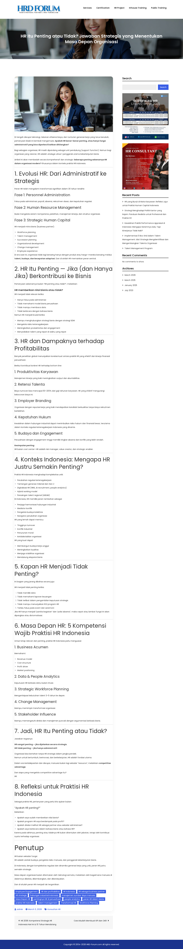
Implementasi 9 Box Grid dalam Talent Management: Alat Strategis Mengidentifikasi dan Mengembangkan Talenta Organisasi (145, 239)
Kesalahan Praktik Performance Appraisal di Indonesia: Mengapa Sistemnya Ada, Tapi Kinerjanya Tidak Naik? (143, 227)
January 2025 (131, 285)
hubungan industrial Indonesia (44, 895)
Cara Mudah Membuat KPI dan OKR (90, 920)
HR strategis (21, 895)
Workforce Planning (89, 903)
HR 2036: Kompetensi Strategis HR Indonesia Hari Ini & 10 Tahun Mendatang (37, 922)
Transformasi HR (68, 903)
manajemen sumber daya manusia (78, 895)
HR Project (119, 7)
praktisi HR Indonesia (25, 903)
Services (87, 7)
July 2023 (129, 290)
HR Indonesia (69, 891)
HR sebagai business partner (92, 891)
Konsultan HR (54, 909)
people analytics (72, 899)
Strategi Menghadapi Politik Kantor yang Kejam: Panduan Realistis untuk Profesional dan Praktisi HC (144, 214)
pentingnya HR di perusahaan (47, 899)
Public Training (159, 7)
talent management (47, 903)
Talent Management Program (139, 248)
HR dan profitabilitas (50, 891)
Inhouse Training (138, 7)
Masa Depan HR (23, 899)
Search (127, 78)
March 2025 (130, 280)
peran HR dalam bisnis (93, 899)
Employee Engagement (27, 891)
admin (20, 909)
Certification (103, 7)
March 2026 (130, 275)
